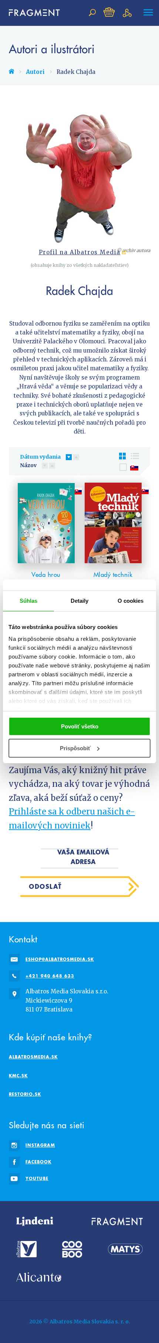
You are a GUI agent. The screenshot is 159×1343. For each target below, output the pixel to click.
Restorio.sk (25, 1094)
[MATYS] (125, 1249)
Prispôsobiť (75, 748)
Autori (35, 71)
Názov (28, 465)
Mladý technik (113, 575)
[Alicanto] (39, 1277)
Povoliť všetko (79, 726)
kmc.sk (18, 1075)
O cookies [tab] (131, 601)
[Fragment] (117, 1221)
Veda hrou (46, 575)
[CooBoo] (72, 1249)
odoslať (45, 886)
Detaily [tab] (80, 601)
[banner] (31, 13)
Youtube (37, 1178)
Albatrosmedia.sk (33, 1057)
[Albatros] (26, 1249)
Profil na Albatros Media (80, 252)
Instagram (40, 1145)
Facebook (38, 1162)
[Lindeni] (35, 1221)
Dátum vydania (40, 456)
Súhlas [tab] (29, 601)
